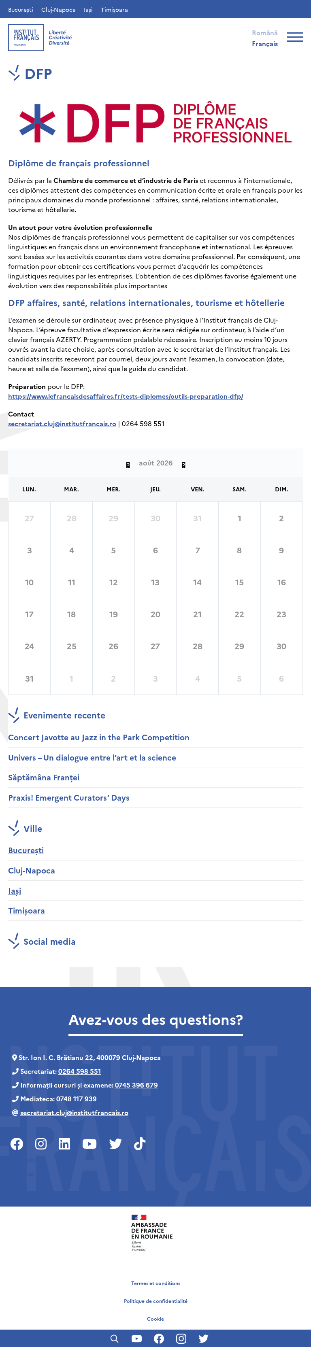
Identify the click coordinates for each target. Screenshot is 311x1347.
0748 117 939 (76, 1098)
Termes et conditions (155, 1282)
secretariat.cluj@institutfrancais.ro (62, 423)
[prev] (128, 463)
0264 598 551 (79, 1071)
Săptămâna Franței (43, 776)
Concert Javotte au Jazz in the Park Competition (99, 736)
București (20, 9)
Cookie (155, 1318)
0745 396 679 (136, 1084)
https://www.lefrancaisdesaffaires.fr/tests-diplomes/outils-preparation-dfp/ (125, 395)
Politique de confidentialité (155, 1300)
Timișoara (114, 9)
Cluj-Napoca (58, 9)
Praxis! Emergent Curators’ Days (69, 797)
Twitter (23, 1173)
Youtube (25, 1159)
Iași (88, 9)
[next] (183, 463)
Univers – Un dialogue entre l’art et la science (92, 757)
